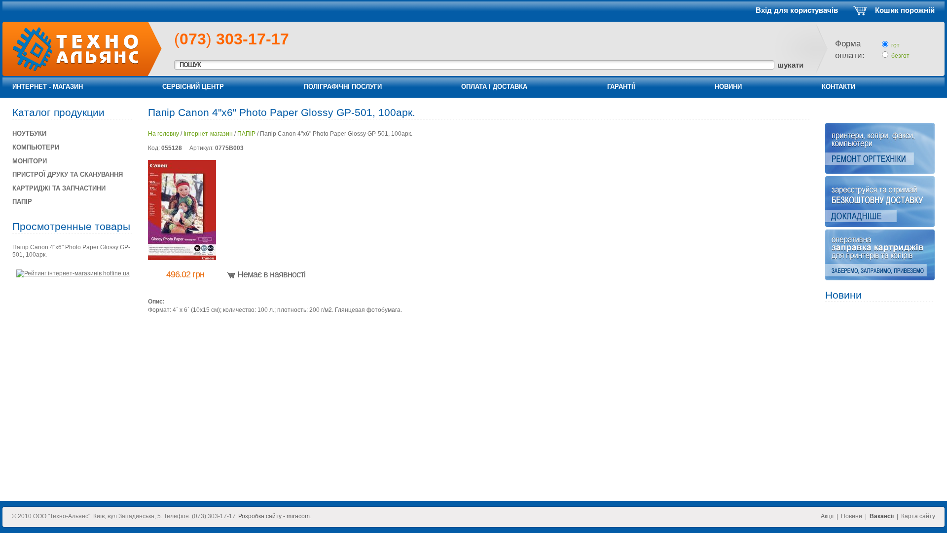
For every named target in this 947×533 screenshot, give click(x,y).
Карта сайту (918, 516)
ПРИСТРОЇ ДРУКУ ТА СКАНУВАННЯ (67, 174)
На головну (163, 133)
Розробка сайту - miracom (274, 516)
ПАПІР (246, 133)
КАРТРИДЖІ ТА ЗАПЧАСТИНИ (59, 188)
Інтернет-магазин (208, 133)
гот (895, 45)
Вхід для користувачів (797, 10)
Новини (728, 86)
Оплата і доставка (494, 86)
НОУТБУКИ (29, 133)
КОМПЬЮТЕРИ (35, 147)
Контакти (838, 86)
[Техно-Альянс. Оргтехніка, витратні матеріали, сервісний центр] (70, 70)
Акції (827, 516)
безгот (900, 55)
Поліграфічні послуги (343, 86)
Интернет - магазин (47, 86)
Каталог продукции (58, 112)
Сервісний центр (193, 86)
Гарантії (621, 86)
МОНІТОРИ (29, 161)
